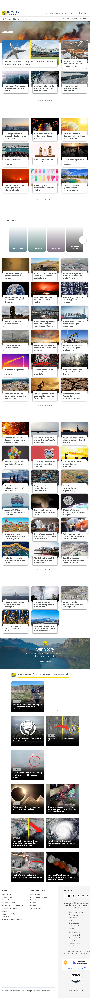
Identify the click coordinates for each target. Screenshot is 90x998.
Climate (16, 19)
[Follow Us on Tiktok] (78, 896)
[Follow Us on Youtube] (73, 896)
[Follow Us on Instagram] (69, 896)
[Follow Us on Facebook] (64, 896)
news (9, 19)
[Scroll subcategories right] (83, 240)
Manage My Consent (10, 908)
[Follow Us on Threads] (83, 896)
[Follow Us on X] (87, 896)
